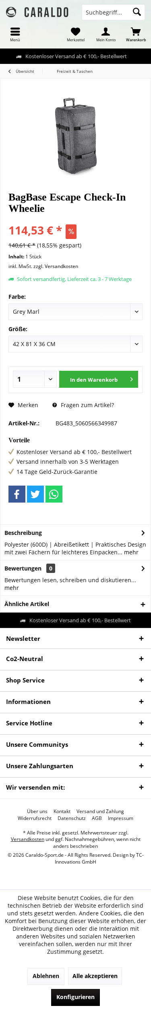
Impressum (120, 818)
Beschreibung (23, 533)
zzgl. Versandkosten (55, 266)
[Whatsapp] (54, 494)
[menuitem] (15, 34)
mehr (130, 552)
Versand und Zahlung (100, 811)
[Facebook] (16, 494)
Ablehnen (46, 976)
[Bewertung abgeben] (75, 219)
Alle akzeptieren (95, 976)
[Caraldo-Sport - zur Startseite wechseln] (38, 12)
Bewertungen (22, 568)
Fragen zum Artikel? (86, 405)
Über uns (37, 811)
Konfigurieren (75, 997)
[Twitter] (35, 494)
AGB (97, 818)
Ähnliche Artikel (26, 604)
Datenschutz (72, 818)
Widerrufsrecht (35, 818)
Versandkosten (27, 839)
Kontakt (62, 811)
